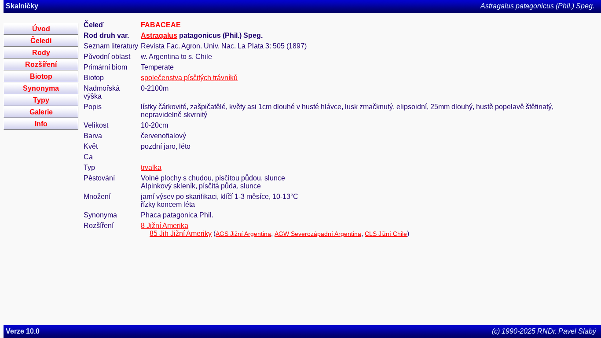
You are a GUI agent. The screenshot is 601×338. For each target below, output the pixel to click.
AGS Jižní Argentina (243, 233)
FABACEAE (161, 25)
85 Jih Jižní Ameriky (181, 233)
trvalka (151, 167)
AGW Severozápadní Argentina (318, 233)
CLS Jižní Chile (386, 233)
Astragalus (159, 35)
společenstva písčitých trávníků (189, 77)
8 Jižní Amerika (164, 225)
